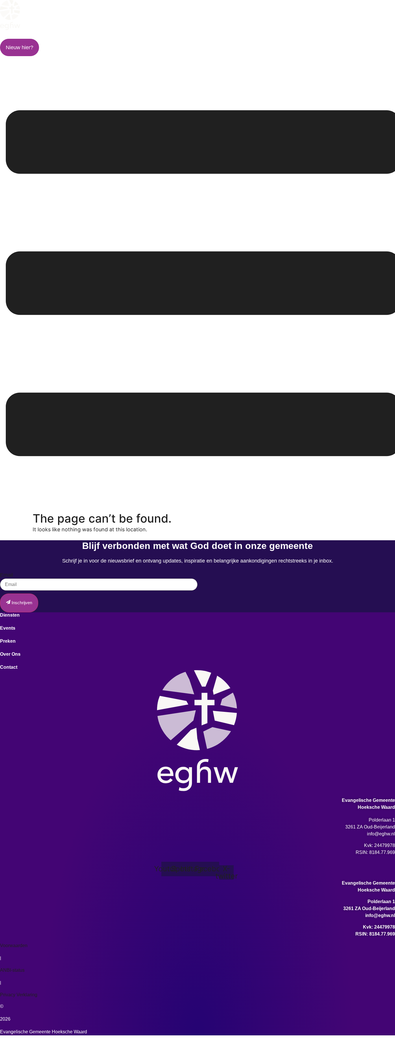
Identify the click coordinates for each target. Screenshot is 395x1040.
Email (6, 575)
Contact (355, 36)
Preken (196, 36)
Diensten (40, 36)
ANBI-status (12, 970)
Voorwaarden (13, 945)
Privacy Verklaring (18, 994)
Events (119, 36)
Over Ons (275, 36)
